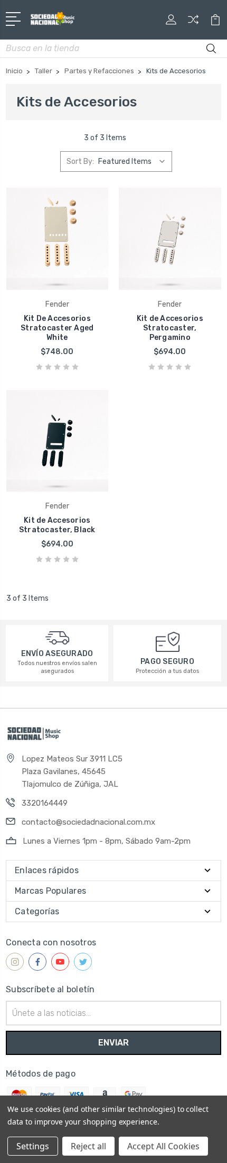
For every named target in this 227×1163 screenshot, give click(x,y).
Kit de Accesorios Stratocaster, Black (57, 525)
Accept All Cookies (163, 1146)
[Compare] (193, 23)
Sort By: (80, 161)
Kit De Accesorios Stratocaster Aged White (57, 328)
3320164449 (45, 803)
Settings (32, 1146)
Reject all (88, 1146)
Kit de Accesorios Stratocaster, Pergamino (170, 328)
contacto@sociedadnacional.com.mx (88, 822)
